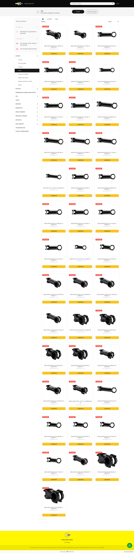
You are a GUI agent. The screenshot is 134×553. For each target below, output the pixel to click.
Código (113, 21)
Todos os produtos (21, 21)
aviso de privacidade (128, 551)
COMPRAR (54, 53)
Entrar (117, 3)
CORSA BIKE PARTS (29, 3)
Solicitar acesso (92, 12)
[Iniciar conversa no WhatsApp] (129, 545)
